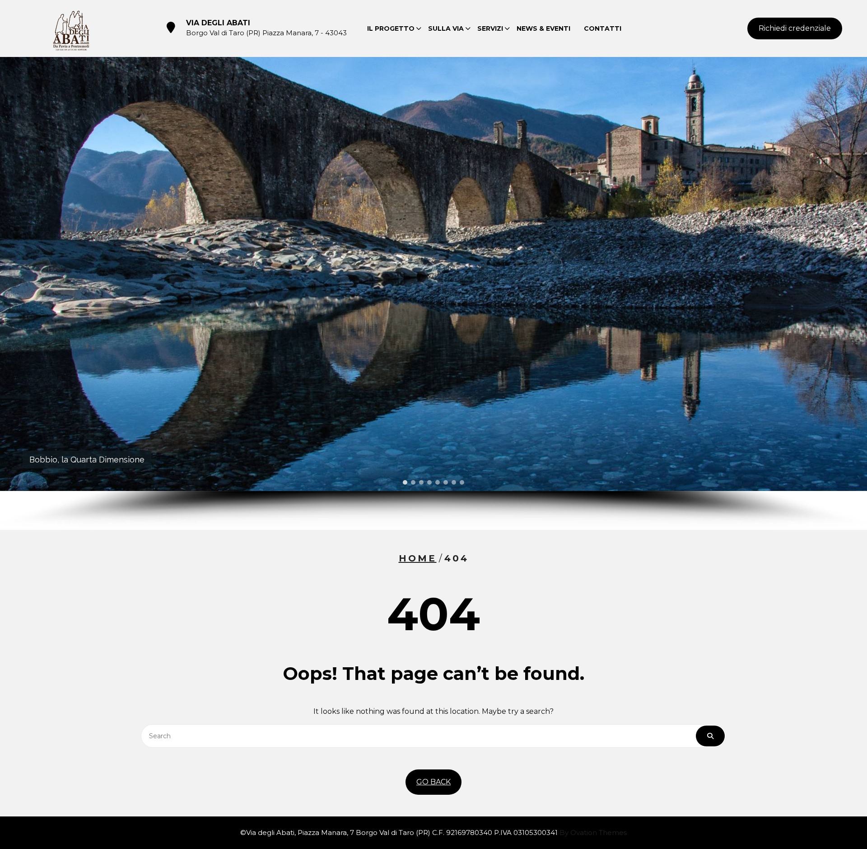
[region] (433, 293)
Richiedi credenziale (795, 28)
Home (418, 558)
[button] (405, 482)
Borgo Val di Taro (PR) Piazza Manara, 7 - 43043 (266, 32)
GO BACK (433, 782)
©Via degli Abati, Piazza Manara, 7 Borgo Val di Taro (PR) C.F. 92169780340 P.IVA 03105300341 (433, 832)
